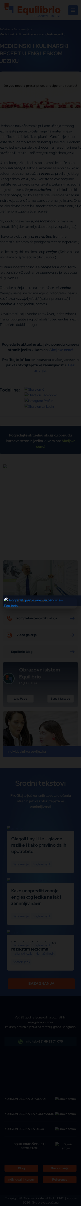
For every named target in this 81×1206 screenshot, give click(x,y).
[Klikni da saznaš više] (40, 603)
